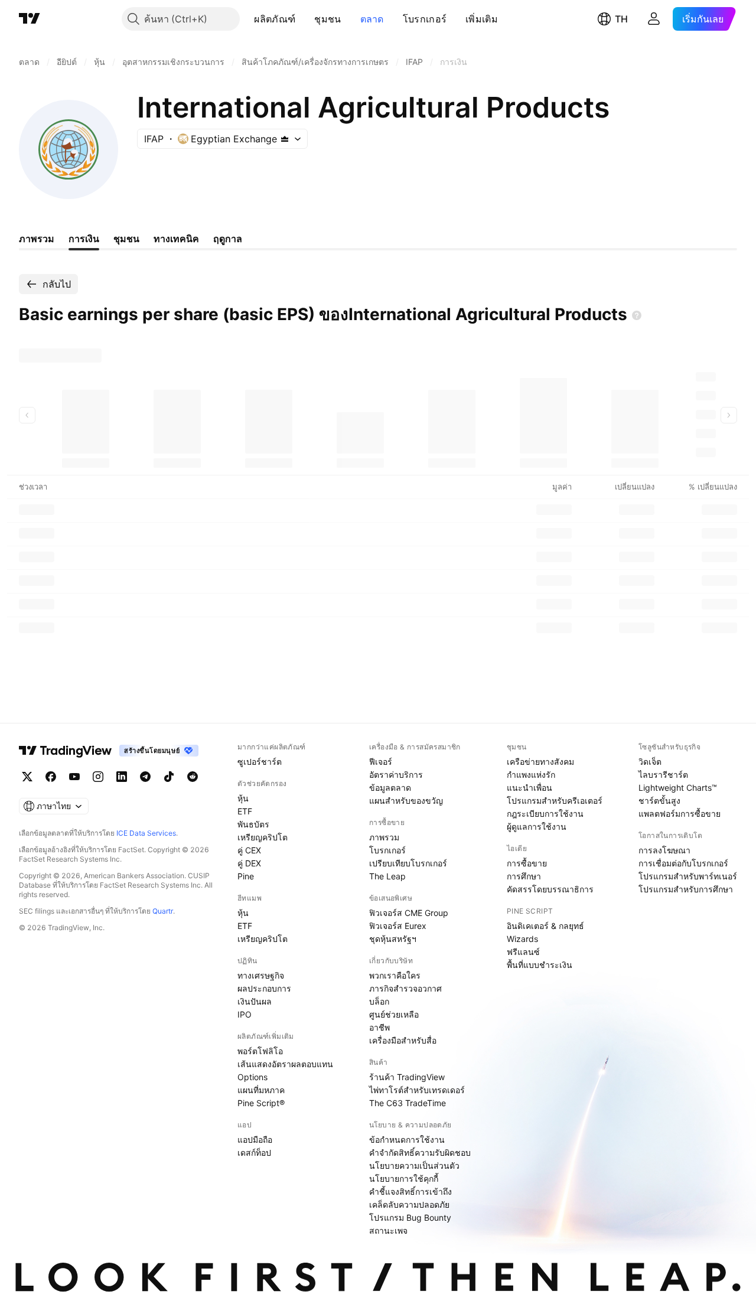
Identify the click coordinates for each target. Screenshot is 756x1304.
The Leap (387, 876)
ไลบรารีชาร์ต (663, 775)
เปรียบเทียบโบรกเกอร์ (408, 863)
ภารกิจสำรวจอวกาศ (405, 988)
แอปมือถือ (254, 1140)
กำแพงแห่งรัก (531, 775)
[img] (284, 138)
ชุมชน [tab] (126, 238)
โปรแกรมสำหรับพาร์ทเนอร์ (687, 876)
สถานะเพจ (388, 1230)
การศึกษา (524, 876)
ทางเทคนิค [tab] (176, 238)
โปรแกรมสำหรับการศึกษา (685, 889)
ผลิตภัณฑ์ (274, 19)
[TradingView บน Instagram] (98, 776)
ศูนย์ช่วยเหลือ (394, 1014)
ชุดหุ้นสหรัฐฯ (392, 939)
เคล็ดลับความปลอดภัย (409, 1204)
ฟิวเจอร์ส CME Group (408, 913)
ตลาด (372, 19)
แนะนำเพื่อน (529, 788)
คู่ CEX (249, 850)
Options (252, 1077)
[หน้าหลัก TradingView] (29, 19)
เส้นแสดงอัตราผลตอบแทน (285, 1064)
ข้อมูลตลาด (390, 788)
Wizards (522, 939)
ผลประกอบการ (264, 988)
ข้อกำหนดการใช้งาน (407, 1140)
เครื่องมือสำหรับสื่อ (402, 1040)
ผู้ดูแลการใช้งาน (536, 826)
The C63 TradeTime (407, 1103)
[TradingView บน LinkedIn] (121, 776)
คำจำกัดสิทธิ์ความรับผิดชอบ (420, 1152)
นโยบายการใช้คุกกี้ (403, 1178)
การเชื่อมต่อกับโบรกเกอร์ (683, 863)
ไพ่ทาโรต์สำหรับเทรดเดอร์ (417, 1090)
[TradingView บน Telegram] (145, 776)
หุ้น (243, 798)
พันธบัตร (253, 824)
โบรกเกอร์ (425, 19)
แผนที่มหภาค (261, 1090)
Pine (245, 876)
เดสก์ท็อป (254, 1152)
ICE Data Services (146, 833)
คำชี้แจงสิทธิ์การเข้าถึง (410, 1191)
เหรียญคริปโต (262, 837)
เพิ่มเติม (481, 19)
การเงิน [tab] (84, 238)
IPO (244, 1014)
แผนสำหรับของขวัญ (406, 801)
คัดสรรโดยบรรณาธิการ (550, 889)
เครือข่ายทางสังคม (540, 762)
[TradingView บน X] (27, 776)
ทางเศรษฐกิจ (260, 975)
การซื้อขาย (527, 863)
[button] (304, 19)
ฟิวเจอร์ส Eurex (397, 926)
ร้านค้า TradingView (407, 1077)
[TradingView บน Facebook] (51, 776)
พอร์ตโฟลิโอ (260, 1051)
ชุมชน (327, 19)
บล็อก (379, 1001)
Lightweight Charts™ (677, 788)
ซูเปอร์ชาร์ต (259, 762)
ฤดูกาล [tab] (227, 238)
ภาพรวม (384, 837)
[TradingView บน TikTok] (169, 776)
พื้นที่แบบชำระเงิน (539, 965)
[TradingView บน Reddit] (192, 776)
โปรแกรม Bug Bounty (410, 1217)
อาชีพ (379, 1027)
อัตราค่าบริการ (396, 775)
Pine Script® (261, 1103)
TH (621, 19)
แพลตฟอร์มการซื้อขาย (679, 814)
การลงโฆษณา (664, 850)
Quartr (162, 911)
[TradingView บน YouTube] (74, 776)
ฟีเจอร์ (380, 762)
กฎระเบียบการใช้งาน (545, 814)
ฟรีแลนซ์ (523, 952)
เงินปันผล (254, 1001)
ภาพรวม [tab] (36, 238)
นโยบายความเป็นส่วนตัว (414, 1165)
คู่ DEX (249, 863)
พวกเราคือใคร (395, 975)
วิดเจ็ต (650, 762)
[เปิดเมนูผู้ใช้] (654, 19)
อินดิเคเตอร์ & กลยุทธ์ (545, 926)
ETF (244, 811)
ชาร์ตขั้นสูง (659, 801)
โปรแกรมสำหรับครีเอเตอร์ (554, 801)
